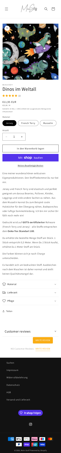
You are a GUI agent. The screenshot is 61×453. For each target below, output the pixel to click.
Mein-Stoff (25, 450)
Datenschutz (13, 384)
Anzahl (5, 130)
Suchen (10, 362)
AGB (9, 392)
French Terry (28, 123)
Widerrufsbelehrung (17, 377)
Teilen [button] (9, 311)
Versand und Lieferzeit (18, 399)
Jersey (9, 123)
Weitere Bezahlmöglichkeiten (30, 165)
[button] (6, 9)
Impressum (12, 370)
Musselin (48, 123)
